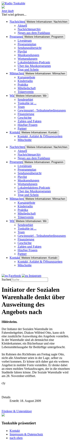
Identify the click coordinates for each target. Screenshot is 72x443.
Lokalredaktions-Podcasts (34, 62)
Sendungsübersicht (29, 48)
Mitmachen (17, 73)
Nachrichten (17, 21)
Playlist (22, 51)
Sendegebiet (25, 99)
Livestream (25, 40)
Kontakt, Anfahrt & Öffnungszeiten (40, 136)
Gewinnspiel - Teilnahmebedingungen (42, 110)
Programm (16, 36)
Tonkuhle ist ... (27, 103)
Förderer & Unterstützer (17, 411)
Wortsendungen (27, 58)
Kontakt (15, 132)
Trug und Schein (28, 69)
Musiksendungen (28, 55)
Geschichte (25, 117)
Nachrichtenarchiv (29, 29)
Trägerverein (26, 91)
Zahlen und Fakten (29, 121)
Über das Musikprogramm (34, 66)
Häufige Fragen (27, 125)
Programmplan (27, 44)
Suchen (6, 279)
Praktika (23, 84)
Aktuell (22, 25)
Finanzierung (26, 114)
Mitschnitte (25, 140)
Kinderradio (25, 81)
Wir (12, 95)
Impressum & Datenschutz (26, 434)
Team (21, 106)
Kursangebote (26, 77)
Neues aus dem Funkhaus (34, 32)
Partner (22, 128)
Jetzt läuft (8, 11)
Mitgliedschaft (27, 88)
